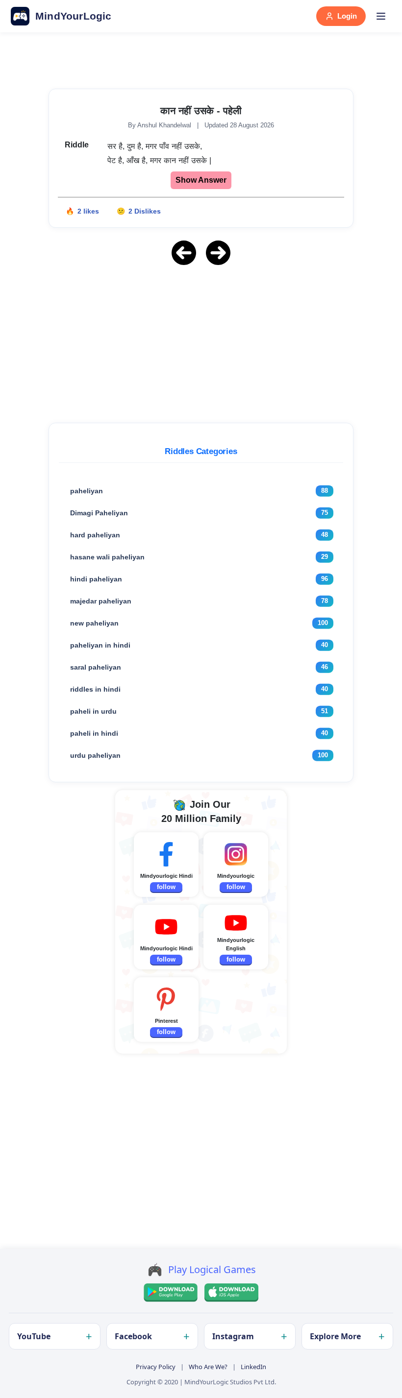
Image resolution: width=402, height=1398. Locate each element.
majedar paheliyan (100, 601)
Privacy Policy (156, 1366)
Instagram (233, 1336)
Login (347, 16)
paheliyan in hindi (100, 645)
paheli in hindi (94, 733)
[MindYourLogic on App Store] (231, 1292)
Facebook (133, 1336)
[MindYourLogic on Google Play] (171, 1292)
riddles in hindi (95, 689)
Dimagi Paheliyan (99, 513)
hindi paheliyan (96, 579)
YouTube (33, 1336)
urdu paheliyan (95, 755)
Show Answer (201, 180)
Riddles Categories (201, 451)
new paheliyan (94, 623)
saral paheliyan (95, 667)
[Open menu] (381, 16)
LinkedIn (253, 1366)
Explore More (335, 1336)
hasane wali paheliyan (107, 557)
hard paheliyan (95, 535)
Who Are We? (208, 1366)
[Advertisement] (201, 342)
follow (166, 887)
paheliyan (86, 491)
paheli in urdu (93, 711)
